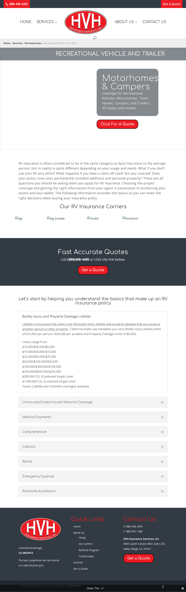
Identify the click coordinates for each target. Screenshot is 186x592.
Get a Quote (172, 4)
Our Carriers (86, 543)
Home (26, 22)
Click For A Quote (117, 124)
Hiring (82, 537)
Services (45, 22)
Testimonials (86, 556)
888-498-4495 (18, 4)
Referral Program (89, 550)
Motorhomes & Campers (130, 82)
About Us (124, 22)
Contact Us (154, 22)
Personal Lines (33, 43)
